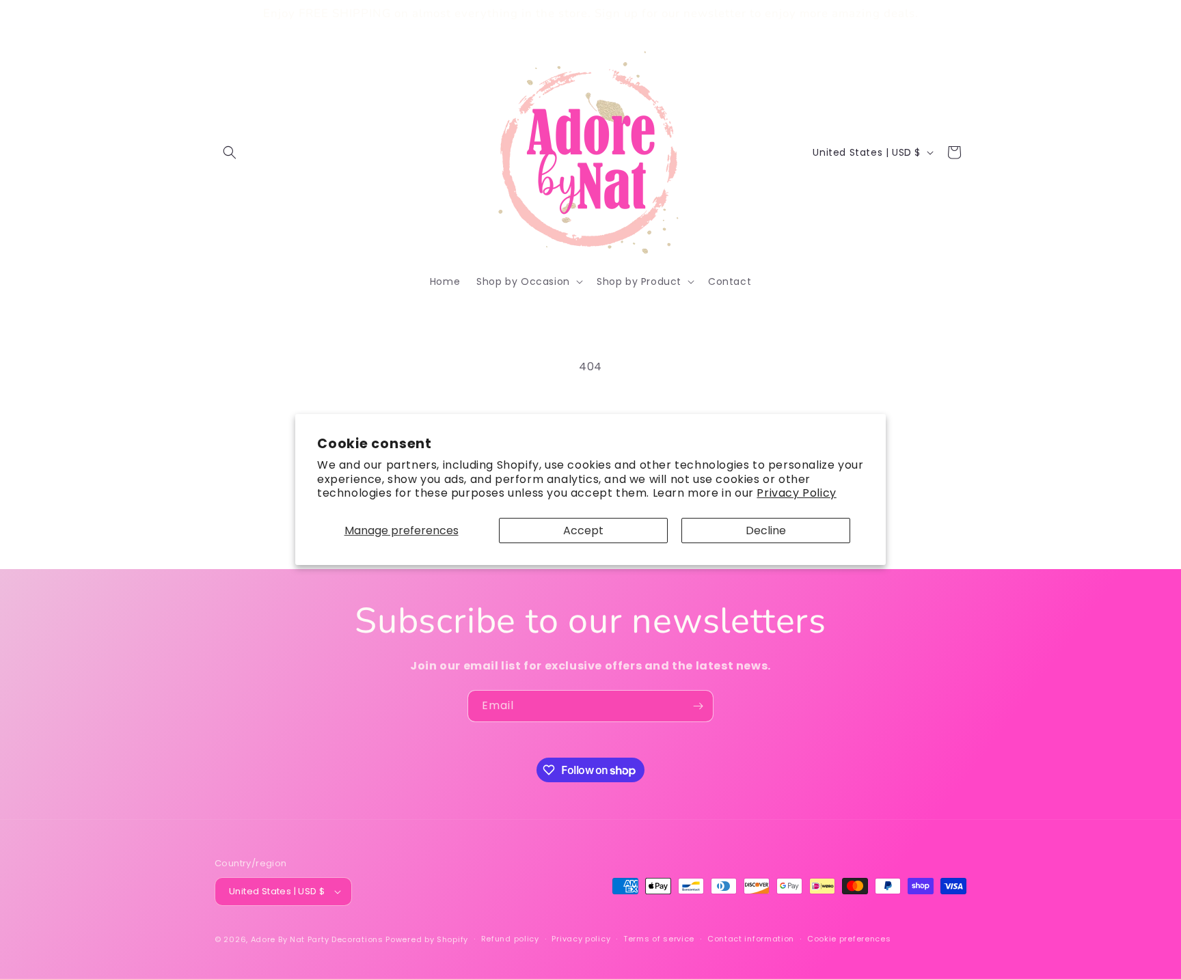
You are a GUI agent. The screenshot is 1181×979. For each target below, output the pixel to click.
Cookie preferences (849, 938)
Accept (583, 530)
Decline (766, 530)
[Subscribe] (698, 706)
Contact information (750, 938)
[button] (230, 152)
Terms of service (658, 938)
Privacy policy (581, 938)
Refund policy (510, 938)
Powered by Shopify (426, 939)
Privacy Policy (796, 493)
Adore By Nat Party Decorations (317, 939)
